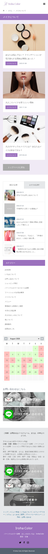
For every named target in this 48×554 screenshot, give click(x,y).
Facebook (24, 542)
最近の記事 (13, 185)
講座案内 (8, 324)
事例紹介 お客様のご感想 (14, 306)
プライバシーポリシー (34, 514)
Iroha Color (24, 528)
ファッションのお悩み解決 (14, 292)
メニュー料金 (14, 512)
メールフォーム (23, 433)
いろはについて (10, 274)
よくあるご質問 (18, 514)
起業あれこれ (9, 329)
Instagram (27, 542)
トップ (5, 512)
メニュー (8, 301)
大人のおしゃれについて (13, 315)
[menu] (44, 4)
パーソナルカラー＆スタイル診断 (17, 288)
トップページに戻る (16, 167)
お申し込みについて (12, 279)
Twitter (20, 542)
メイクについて (10, 297)
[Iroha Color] (12, 4)
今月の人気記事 (10, 310)
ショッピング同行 (11, 283)
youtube (8, 270)
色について (9, 319)
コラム (8, 514)
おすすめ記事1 (34, 185)
